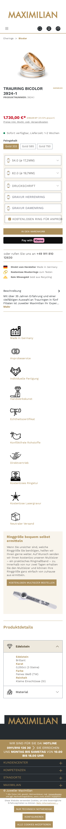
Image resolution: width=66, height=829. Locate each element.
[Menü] (7, 28)
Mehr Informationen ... (47, 803)
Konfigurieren (34, 816)
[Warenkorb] (58, 28)
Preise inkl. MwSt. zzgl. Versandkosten (25, 122)
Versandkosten (55, 794)
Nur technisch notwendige (34, 809)
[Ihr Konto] (48, 28)
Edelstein (23, 646)
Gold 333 (11, 146)
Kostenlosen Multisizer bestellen (31, 582)
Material (22, 692)
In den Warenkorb (33, 231)
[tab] (32, 298)
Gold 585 (28, 146)
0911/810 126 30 (19, 747)
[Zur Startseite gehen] (33, 20)
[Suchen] (39, 28)
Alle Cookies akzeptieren (34, 824)
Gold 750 (45, 146)
